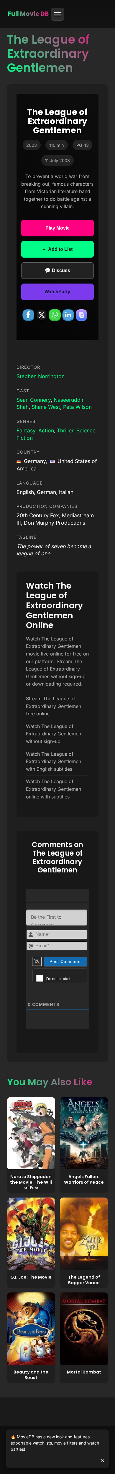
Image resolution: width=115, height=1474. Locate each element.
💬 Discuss (57, 270)
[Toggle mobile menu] (57, 14)
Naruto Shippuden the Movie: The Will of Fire (31, 1182)
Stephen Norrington (41, 376)
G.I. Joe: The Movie (31, 1277)
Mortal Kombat (84, 1372)
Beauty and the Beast (31, 1375)
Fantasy (26, 430)
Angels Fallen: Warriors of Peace (84, 1179)
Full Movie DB (28, 13)
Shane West (46, 407)
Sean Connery (34, 400)
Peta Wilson (77, 407)
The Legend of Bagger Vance (84, 1280)
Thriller (65, 430)
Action (46, 430)
